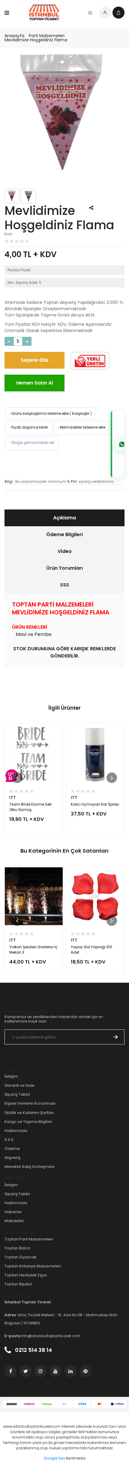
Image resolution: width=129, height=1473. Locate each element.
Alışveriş (12, 1157)
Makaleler (14, 1221)
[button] (17, 778)
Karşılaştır (80, 413)
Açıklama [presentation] (64, 517)
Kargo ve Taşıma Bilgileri (28, 1121)
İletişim (11, 1076)
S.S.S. (9, 1139)
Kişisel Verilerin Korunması (30, 1103)
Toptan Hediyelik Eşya (25, 1275)
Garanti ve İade (19, 1085)
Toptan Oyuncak (20, 1257)
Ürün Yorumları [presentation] (64, 568)
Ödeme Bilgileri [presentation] (64, 534)
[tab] (64, 517)
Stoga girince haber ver (31, 442)
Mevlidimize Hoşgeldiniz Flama (35, 40)
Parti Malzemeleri (46, 36)
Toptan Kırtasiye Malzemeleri (32, 1266)
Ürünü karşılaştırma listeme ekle (39, 413)
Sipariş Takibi (17, 1094)
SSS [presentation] (64, 584)
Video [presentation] (65, 551)
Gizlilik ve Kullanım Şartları (29, 1112)
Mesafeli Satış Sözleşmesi (29, 1166)
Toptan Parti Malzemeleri (28, 1239)
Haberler (13, 1212)
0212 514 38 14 (33, 1350)
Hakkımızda (15, 1130)
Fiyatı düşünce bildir (28, 427)
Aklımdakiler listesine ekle (81, 427)
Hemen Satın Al (34, 382)
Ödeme (12, 1148)
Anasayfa (14, 36)
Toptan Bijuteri (18, 1284)
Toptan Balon (17, 1248)
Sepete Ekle (35, 360)
